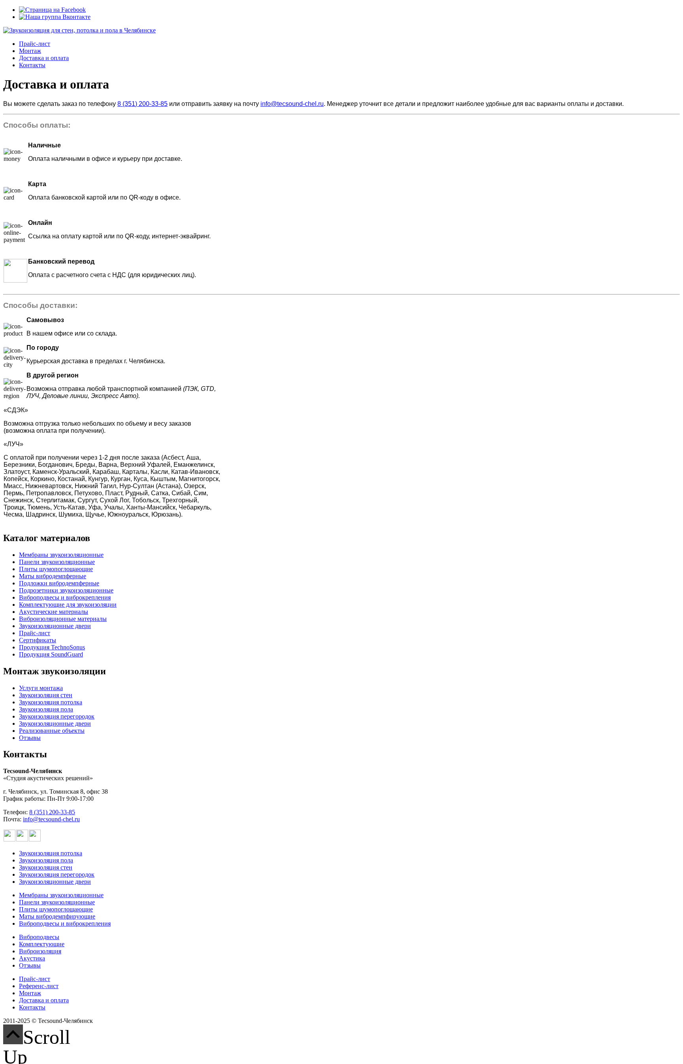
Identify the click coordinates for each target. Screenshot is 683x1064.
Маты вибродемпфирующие (57, 916)
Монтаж (30, 50)
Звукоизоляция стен (45, 695)
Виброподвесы (39, 937)
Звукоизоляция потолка (50, 702)
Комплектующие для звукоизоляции (68, 604)
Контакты (32, 65)
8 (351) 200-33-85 (142, 103)
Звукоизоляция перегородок (56, 716)
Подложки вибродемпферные (59, 583)
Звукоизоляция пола (46, 709)
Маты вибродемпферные (52, 576)
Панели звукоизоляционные (57, 561)
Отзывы (30, 737)
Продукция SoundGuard (51, 654)
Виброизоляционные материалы (63, 618)
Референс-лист (38, 986)
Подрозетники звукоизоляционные (66, 590)
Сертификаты (37, 640)
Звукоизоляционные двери (55, 626)
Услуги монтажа (41, 688)
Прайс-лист (34, 43)
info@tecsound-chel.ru (292, 103)
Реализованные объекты (52, 730)
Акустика (32, 958)
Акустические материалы (53, 611)
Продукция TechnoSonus (52, 647)
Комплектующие (41, 944)
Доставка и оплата (44, 58)
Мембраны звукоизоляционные (61, 554)
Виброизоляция (40, 951)
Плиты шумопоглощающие (56, 569)
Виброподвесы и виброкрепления (65, 597)
